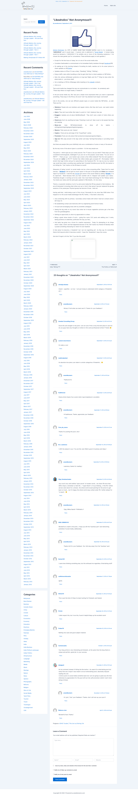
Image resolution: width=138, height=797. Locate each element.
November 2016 (28, 418)
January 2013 (28, 550)
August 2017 (27, 392)
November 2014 (28, 487)
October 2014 (28, 490)
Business (26, 604)
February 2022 (28, 240)
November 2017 (28, 383)
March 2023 (27, 205)
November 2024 (29, 159)
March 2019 (27, 337)
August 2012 (27, 564)
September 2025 (29, 139)
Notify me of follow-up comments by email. (65, 770)
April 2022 (27, 234)
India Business (28, 647)
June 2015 (27, 467)
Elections (26, 627)
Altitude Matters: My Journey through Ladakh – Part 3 (34, 94)
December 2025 (28, 131)
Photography (27, 681)
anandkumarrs (28, 72)
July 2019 (26, 326)
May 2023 (27, 199)
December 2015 (28, 449)
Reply (60, 294)
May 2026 (27, 122)
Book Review (27, 601)
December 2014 (28, 484)
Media (25, 664)
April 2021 (27, 266)
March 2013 (27, 544)
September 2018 (29, 355)
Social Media (27, 693)
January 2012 (28, 584)
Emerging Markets (29, 630)
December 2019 (28, 311)
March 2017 (27, 406)
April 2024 (27, 171)
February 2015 (28, 478)
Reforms (26, 684)
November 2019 (28, 314)
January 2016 (28, 446)
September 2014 (29, 492)
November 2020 (29, 280)
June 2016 (27, 432)
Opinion (26, 679)
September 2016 (29, 423)
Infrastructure (28, 656)
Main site (113, 5)
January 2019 (28, 343)
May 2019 (27, 332)
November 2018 (28, 349)
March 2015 (27, 475)
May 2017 (26, 400)
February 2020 (28, 306)
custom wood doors (64, 341)
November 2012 (28, 556)
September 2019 (29, 320)
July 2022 (27, 225)
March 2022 (27, 237)
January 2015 (28, 481)
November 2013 (28, 521)
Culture (26, 615)
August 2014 (27, 495)
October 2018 (28, 352)
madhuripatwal (62, 358)
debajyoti (61, 665)
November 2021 (28, 245)
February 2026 (28, 128)
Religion (26, 687)
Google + (108, 173)
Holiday (26, 638)
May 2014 (27, 504)
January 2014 (28, 515)
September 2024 (29, 162)
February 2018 (28, 375)
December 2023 (28, 182)
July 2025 (27, 145)
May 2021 (27, 263)
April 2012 (27, 576)
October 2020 (28, 283)
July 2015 (26, 464)
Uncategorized (28, 707)
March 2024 (27, 174)
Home (106, 5)
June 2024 (27, 168)
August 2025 (27, 142)
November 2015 (28, 452)
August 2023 (27, 191)
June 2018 (27, 363)
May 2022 (27, 231)
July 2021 (26, 257)
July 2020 (27, 291)
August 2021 (27, 254)
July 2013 (26, 533)
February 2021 (28, 271)
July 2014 (26, 498)
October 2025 (28, 136)
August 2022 (27, 222)
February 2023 (28, 208)
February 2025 (28, 154)
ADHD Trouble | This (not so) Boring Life (71, 723)
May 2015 (27, 469)
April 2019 (27, 334)
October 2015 (28, 455)
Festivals (26, 633)
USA (25, 710)
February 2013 (28, 547)
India (25, 644)
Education (27, 624)
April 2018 (27, 369)
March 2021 (27, 268)
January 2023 (28, 211)
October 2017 (28, 386)
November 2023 (29, 185)
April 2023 (27, 202)
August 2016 (27, 426)
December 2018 (28, 346)
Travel (25, 702)
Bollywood (27, 598)
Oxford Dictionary (58, 50)
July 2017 (26, 395)
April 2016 (27, 438)
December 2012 (28, 553)
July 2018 (26, 360)
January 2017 (28, 412)
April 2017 (27, 403)
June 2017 (27, 398)
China (25, 610)
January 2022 (28, 243)
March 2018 (27, 372)
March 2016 (27, 441)
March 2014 (27, 510)
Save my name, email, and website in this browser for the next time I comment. (76, 765)
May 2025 (27, 148)
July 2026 (27, 116)
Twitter (70, 68)
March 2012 (27, 579)
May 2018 (27, 366)
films (25, 635)
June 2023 (27, 197)
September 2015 (29, 458)
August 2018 (27, 357)
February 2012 (28, 581)
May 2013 (27, 538)
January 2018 (28, 378)
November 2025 (29, 133)
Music (25, 667)
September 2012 (29, 561)
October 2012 (28, 558)
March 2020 (27, 303)
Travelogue (27, 704)
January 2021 (28, 274)
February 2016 (28, 444)
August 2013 (27, 530)
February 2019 (28, 340)
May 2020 (27, 297)
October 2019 (28, 317)
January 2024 (28, 179)
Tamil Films (27, 696)
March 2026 (27, 125)
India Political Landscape (31, 650)
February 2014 (28, 512)
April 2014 (27, 507)
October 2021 (28, 248)
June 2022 (27, 228)
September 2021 (29, 251)
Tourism (26, 699)
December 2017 (28, 380)
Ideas (25, 641)
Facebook (107, 63)
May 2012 (27, 573)
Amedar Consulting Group (66, 321)
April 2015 (27, 472)
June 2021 (27, 260)
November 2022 (29, 217)
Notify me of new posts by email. (63, 774)
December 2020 (28, 277)
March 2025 (27, 151)
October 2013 (28, 524)
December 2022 (28, 214)
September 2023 (29, 188)
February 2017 (28, 409)
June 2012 (27, 570)
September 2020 (29, 286)
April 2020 (27, 300)
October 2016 (28, 421)
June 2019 (27, 329)
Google (77, 173)
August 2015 (27, 461)
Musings (26, 670)
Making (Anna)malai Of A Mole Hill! (34, 57)
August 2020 (27, 288)
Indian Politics (28, 653)
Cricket (26, 613)
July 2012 (26, 567)
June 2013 (27, 535)
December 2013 (28, 518)
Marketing (27, 661)
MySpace (62, 171)
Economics (27, 618)
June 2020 (27, 294)
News (25, 676)
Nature (26, 673)
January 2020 (28, 309)
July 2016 (26, 429)
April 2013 (27, 541)
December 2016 (28, 415)
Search (25, 19)
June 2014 (27, 501)
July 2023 (27, 194)
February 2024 (28, 176)
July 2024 (27, 165)
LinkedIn (92, 82)
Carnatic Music (28, 607)
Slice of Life (27, 690)
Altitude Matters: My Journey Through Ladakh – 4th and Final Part (33, 38)
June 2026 (27, 119)
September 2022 (29, 220)
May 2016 (27, 435)
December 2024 (28, 156)
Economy (26, 621)
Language (27, 658)
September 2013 (29, 527)
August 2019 (27, 323)
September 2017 (29, 389)
